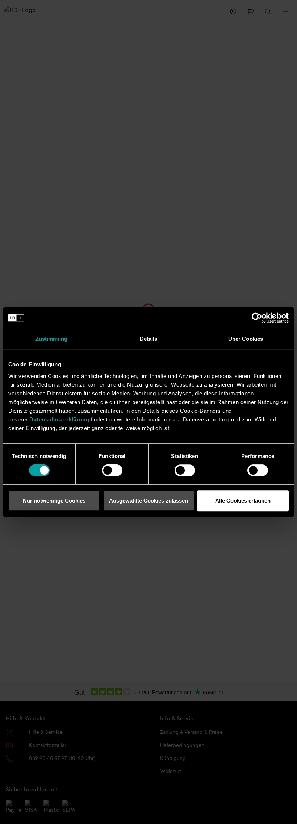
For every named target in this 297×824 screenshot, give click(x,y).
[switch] (112, 470)
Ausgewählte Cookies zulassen (148, 500)
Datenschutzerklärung (59, 419)
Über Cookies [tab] (245, 339)
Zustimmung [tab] (51, 339)
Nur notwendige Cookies (54, 500)
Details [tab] (149, 339)
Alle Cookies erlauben (243, 500)
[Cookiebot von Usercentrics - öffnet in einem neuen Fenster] (257, 317)
